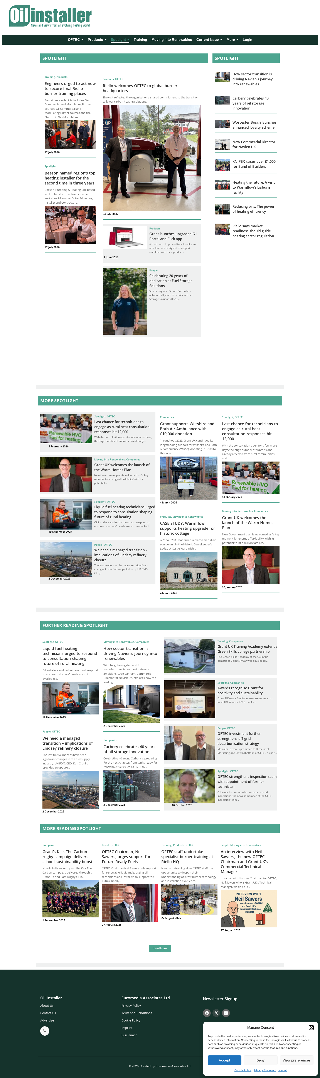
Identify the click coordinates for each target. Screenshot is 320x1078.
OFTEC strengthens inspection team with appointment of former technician (247, 781)
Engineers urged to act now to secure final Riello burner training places (70, 88)
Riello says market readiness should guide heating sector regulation (253, 231)
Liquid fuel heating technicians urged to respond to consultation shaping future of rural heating (124, 512)
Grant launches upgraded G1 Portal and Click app (173, 236)
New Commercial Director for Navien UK (253, 144)
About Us (47, 1005)
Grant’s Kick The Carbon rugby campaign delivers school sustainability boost (67, 856)
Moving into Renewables (110, 459)
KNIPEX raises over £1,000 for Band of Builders (254, 164)
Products (61, 77)
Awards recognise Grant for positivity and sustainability (240, 690)
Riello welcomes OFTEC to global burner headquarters (140, 88)
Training (50, 77)
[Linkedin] (226, 1013)
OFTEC (119, 79)
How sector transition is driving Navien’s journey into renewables (252, 79)
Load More (160, 948)
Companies (133, 459)
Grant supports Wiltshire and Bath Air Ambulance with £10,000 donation (187, 428)
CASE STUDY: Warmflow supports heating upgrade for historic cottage (187, 528)
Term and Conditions (136, 1013)
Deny (260, 1060)
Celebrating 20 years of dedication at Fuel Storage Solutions (170, 280)
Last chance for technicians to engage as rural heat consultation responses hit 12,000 (122, 426)
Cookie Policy (242, 1070)
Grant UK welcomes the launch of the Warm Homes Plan (122, 467)
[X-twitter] (216, 1013)
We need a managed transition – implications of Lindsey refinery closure (120, 555)
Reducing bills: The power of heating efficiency (253, 209)
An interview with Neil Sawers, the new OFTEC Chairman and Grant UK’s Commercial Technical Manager (244, 861)
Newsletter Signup (220, 998)
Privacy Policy (131, 1005)
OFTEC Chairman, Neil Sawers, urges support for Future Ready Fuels (126, 856)
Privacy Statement (265, 1070)
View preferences (297, 1060)
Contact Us (48, 1013)
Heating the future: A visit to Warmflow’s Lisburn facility (253, 187)
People (153, 270)
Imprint (282, 1070)
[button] (311, 1027)
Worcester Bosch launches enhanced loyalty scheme (254, 125)
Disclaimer (129, 1035)
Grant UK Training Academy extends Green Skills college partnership (247, 649)
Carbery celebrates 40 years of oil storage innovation (250, 103)
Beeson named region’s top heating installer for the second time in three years (70, 178)
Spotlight (50, 166)
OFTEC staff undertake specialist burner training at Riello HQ (187, 856)
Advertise (47, 1020)
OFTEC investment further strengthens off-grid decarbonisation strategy (239, 738)
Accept (224, 1060)
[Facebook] (207, 1013)
